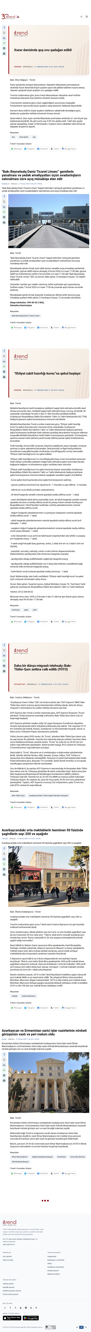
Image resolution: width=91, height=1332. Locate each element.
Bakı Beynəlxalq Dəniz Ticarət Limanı (26, 316)
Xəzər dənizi (23, 137)
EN (77, 1327)
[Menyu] (86, 16)
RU (86, 1327)
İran (13, 137)
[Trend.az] (10, 16)
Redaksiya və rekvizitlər (55, 1260)
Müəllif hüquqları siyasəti (12, 1291)
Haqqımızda (51, 1256)
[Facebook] (10, 1308)
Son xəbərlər (7, 1256)
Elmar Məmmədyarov (20, 1157)
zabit (35, 610)
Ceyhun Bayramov (28, 996)
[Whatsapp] (5, 1308)
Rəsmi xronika (8, 1260)
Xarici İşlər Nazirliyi (77, 1157)
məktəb (14, 996)
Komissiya (16, 610)
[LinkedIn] (31, 1308)
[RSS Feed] (36, 1308)
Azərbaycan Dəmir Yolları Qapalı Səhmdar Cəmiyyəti (48, 796)
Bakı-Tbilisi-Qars (18, 796)
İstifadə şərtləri (8, 1284)
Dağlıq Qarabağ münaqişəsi (42, 1157)
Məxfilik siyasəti (8, 1287)
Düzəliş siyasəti (53, 1271)
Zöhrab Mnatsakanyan (20, 1162)
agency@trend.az (8, 1244)
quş (34, 137)
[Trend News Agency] (9, 1223)
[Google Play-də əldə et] (31, 1318)
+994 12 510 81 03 (9, 1242)
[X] (15, 1308)
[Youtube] (20, 1308)
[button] (4, 27)
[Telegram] (26, 1308)
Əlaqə (49, 1263)
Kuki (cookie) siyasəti (10, 1294)
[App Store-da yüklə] (12, 1318)
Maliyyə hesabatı (53, 1274)
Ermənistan (61, 1157)
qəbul (26, 610)
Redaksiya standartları (55, 1267)
